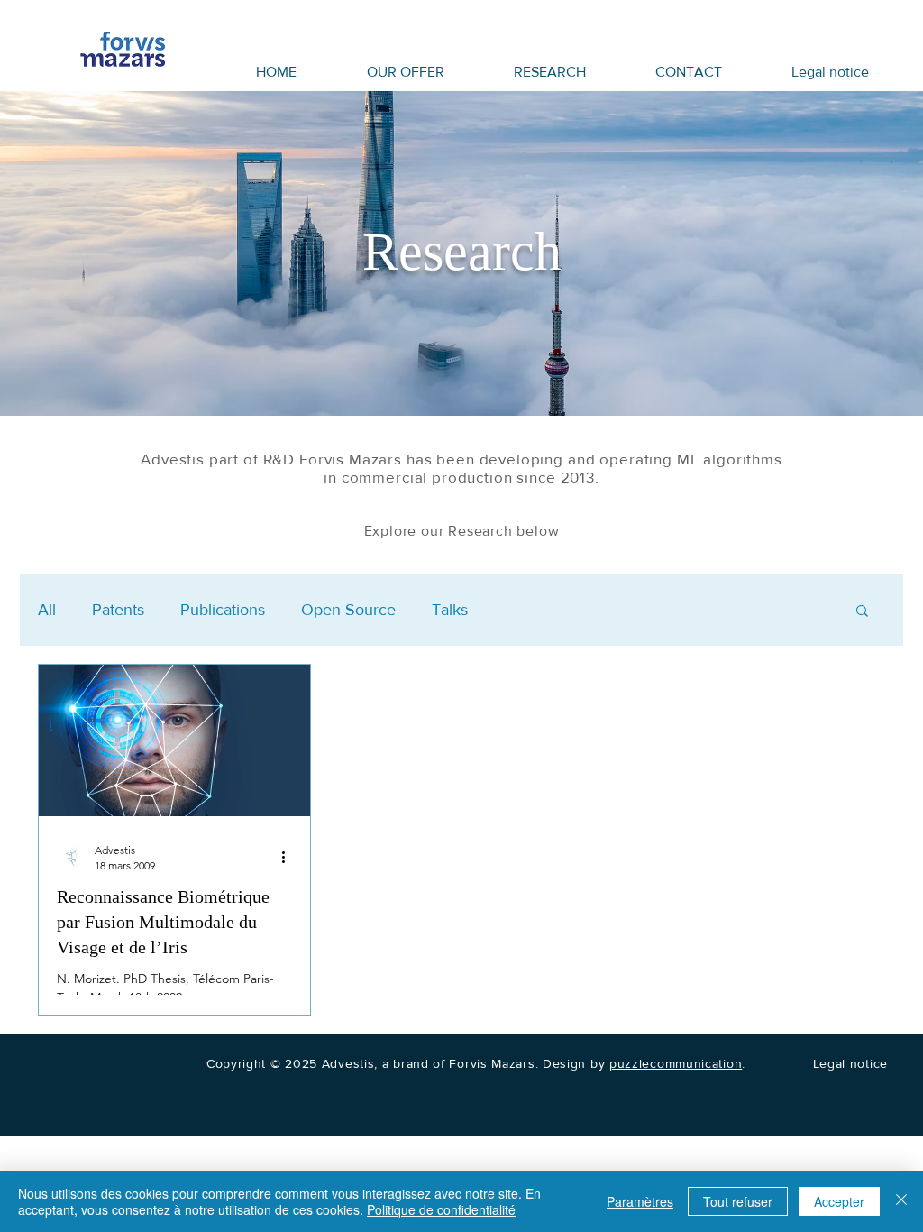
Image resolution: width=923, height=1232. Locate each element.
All (47, 610)
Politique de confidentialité (441, 1209)
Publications (222, 610)
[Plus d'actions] (289, 857)
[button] (862, 611)
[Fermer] (901, 1201)
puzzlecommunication (675, 1063)
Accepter (839, 1201)
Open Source (348, 610)
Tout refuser (737, 1201)
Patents (118, 610)
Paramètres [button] (640, 1201)
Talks (450, 610)
